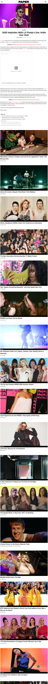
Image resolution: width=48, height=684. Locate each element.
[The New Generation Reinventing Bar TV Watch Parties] (24, 241)
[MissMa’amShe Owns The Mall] (24, 562)
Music (2, 316)
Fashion (2, 413)
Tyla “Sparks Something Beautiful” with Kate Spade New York (21, 287)
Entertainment (4, 154)
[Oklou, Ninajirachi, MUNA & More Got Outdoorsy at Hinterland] (24, 208)
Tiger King (10, 42)
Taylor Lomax (3, 160)
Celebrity (24, 30)
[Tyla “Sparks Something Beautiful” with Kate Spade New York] (24, 272)
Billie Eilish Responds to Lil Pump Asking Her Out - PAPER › (13, 117)
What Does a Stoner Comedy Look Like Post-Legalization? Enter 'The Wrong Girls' (23, 158)
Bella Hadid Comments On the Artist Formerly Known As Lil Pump (26, 44)
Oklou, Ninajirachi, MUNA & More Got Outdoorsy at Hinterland (21, 223)
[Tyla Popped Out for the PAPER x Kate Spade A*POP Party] (24, 401)
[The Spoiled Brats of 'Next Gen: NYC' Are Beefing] (24, 498)
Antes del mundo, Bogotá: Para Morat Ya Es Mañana (17, 192)
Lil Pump (2, 40)
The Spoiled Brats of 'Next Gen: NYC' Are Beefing (16, 513)
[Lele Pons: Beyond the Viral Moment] (24, 434)
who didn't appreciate (16, 102)
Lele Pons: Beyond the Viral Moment (12, 448)
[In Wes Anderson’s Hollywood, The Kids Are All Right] (24, 467)
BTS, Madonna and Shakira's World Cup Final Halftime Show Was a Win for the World (22, 609)
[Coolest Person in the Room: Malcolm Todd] (24, 529)
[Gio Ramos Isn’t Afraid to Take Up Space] (24, 660)
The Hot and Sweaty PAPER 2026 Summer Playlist (17, 384)
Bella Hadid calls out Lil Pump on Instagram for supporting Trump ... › (11, 122)
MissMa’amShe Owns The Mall (10, 577)
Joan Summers (3, 514)
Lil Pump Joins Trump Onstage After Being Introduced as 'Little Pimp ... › (12, 125)
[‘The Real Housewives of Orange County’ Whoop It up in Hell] (24, 627)
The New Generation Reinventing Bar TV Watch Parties (18, 256)
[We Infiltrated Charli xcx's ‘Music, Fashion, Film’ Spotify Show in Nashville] (24, 337)
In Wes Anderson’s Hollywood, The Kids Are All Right (18, 482)
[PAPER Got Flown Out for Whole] (24, 303)
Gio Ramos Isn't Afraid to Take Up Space (13, 675)
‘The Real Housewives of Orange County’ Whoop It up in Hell (20, 641)
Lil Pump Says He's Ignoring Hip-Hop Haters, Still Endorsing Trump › (11, 123)
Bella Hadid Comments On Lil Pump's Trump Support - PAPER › (13, 119)
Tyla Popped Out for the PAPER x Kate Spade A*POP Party (19, 415)
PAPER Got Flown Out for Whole (11, 318)
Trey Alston (20, 37)
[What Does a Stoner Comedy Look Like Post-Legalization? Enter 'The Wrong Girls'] (24, 142)
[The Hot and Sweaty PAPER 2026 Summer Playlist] (24, 370)
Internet (2, 446)
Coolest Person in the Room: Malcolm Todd (15, 544)
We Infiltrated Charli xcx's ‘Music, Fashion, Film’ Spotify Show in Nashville (22, 352)
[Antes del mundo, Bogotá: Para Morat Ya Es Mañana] (24, 177)
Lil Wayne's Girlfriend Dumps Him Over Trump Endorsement (26, 99)
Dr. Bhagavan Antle (11, 85)
